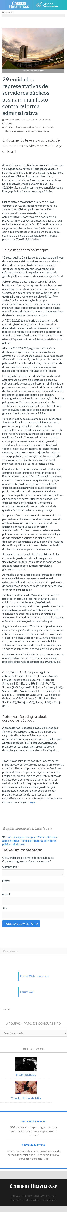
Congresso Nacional (44, 127)
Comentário (10, 866)
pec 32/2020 (38, 837)
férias (9, 837)
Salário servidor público (38, 131)
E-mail (6, 894)
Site (4, 908)
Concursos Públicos (25, 127)
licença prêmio (22, 837)
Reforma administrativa (16, 131)
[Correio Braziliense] (20, 5)
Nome (6, 880)
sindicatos (19, 844)
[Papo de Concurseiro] (47, 5)
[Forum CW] (33, 991)
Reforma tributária (32, 840)
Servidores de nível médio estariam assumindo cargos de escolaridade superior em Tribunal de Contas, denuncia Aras (33, 1154)
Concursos (10, 127)
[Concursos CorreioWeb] (33, 976)
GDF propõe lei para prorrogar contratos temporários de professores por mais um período (33, 1131)
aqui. (33, 802)
